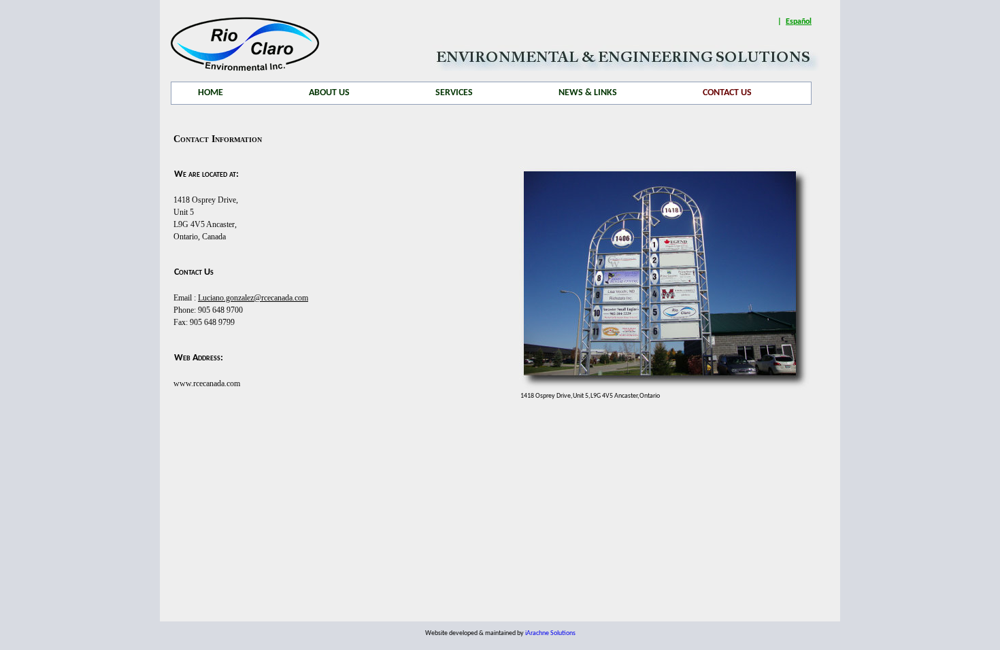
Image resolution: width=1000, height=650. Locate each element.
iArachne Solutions (550, 633)
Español (799, 22)
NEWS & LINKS (588, 93)
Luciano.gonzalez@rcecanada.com (253, 298)
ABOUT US (329, 93)
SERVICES (454, 93)
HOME (210, 93)
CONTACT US (727, 93)
